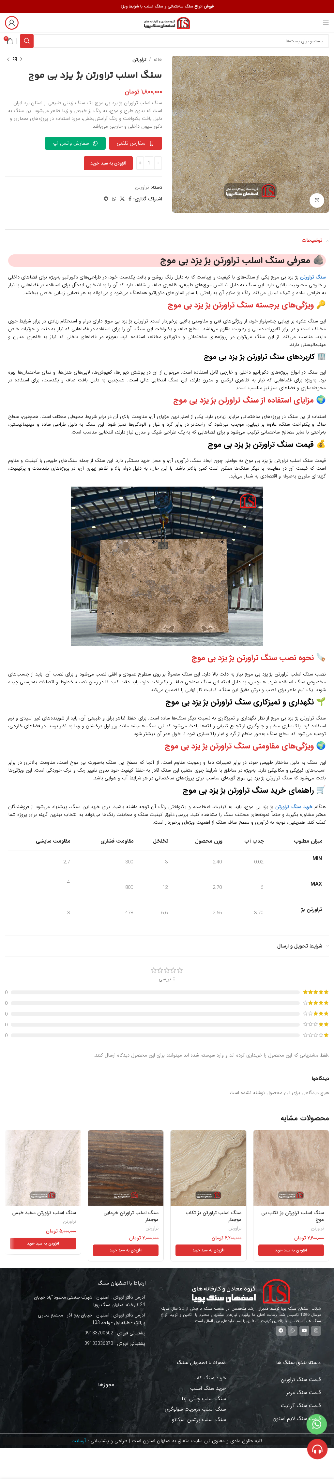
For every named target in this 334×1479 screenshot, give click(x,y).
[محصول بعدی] (8, 59)
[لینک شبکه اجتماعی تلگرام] (106, 199)
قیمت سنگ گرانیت (301, 1405)
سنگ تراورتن (313, 277)
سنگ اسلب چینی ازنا (204, 1399)
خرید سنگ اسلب (208, 1388)
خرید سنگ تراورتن (293, 807)
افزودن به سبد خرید (108, 163)
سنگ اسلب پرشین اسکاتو (199, 1419)
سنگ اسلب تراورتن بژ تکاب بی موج (292, 1216)
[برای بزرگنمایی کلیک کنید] (317, 200)
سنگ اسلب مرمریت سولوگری (195, 1409)
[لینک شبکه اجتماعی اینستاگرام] (316, 1331)
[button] (291, 1250)
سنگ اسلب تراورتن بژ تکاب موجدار (213, 1216)
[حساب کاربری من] (12, 22)
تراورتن (139, 60)
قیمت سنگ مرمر (303, 1392)
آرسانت (78, 1441)
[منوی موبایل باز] (325, 22)
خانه (158, 60)
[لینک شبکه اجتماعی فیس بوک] (130, 199)
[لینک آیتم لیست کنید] (88, 1333)
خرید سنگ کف (210, 1378)
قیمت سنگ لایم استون (297, 1419)
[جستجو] (27, 41)
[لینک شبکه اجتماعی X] (122, 199)
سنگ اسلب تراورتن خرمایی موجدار (131, 1216)
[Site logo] (167, 22)
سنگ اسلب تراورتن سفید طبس (44, 1213)
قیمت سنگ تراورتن (283, 444)
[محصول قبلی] (21, 59)
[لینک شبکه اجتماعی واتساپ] (114, 199)
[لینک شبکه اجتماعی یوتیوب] (304, 1331)
